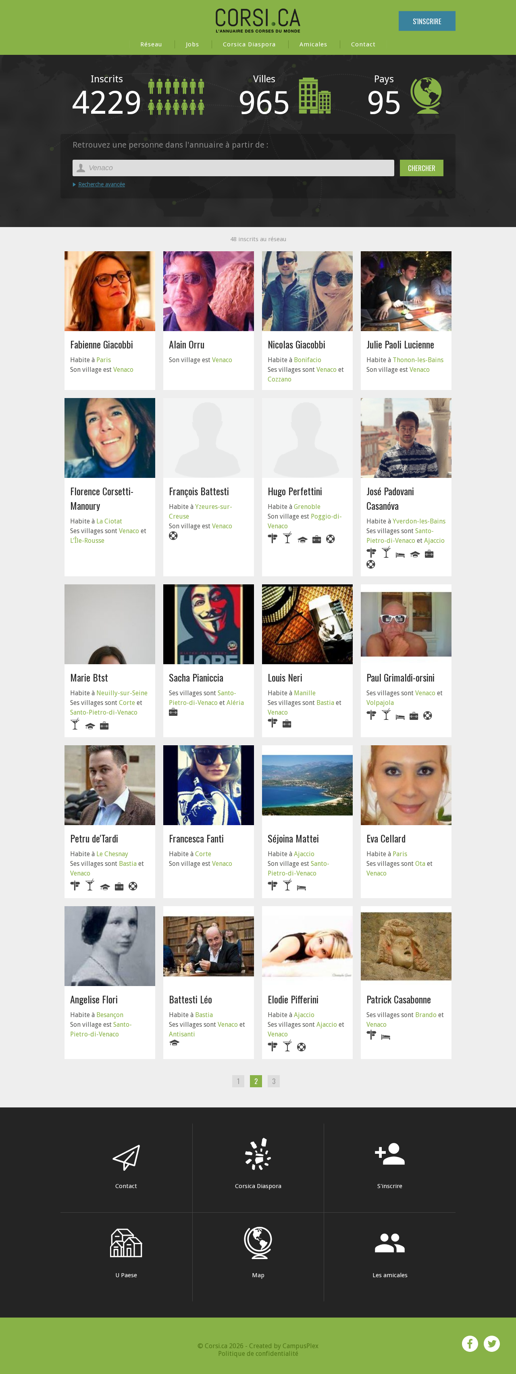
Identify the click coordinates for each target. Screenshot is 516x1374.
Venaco (123, 369)
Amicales (313, 44)
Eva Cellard (386, 838)
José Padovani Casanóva (390, 498)
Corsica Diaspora (249, 44)
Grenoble (307, 507)
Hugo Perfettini (295, 491)
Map (258, 1275)
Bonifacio (307, 360)
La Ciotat (109, 521)
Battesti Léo (190, 999)
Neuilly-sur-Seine (122, 693)
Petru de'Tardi (94, 838)
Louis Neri (285, 677)
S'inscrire (427, 21)
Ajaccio (434, 540)
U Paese (126, 1275)
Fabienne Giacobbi (101, 344)
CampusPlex (300, 1346)
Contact (363, 44)
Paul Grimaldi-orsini (400, 677)
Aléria (235, 703)
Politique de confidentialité (258, 1353)
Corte (127, 703)
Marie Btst (89, 677)
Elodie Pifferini (293, 999)
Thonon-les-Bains (418, 360)
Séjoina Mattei (293, 838)
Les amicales (390, 1253)
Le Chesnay (112, 854)
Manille (305, 693)
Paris (103, 360)
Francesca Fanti (196, 838)
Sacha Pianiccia (196, 677)
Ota (420, 863)
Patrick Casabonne (398, 999)
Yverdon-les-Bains (419, 521)
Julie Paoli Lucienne (400, 344)
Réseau (151, 44)
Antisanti (182, 1034)
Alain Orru (186, 344)
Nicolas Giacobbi (296, 344)
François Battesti (199, 491)
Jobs (192, 44)
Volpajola (380, 703)
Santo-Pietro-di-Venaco (103, 712)
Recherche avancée (101, 184)
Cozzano (279, 379)
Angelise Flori (94, 999)
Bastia (325, 703)
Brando (426, 1015)
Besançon (109, 1015)
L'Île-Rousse (87, 540)
